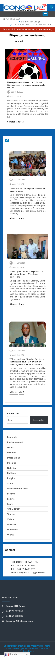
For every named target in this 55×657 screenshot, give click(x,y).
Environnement (15, 442)
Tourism (11, 514)
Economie (12, 437)
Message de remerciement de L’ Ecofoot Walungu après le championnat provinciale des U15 (26, 85)
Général (11, 121)
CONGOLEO (19, 92)
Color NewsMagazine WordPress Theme (25, 648)
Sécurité (11, 493)
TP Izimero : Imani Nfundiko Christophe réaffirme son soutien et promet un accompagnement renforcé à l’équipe (27, 362)
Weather (11, 524)
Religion (11, 478)
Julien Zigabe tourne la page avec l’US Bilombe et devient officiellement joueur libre (26, 274)
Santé (10, 483)
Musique (11, 462)
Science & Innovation (17, 488)
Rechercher (13, 413)
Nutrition (12, 468)
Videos (10, 519)
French (13, 654)
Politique (11, 473)
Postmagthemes (27, 651)
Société (20, 121)
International (14, 457)
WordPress (12, 529)
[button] (45, 14)
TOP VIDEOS (13, 509)
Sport (21, 218)
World (10, 534)
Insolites (11, 452)
